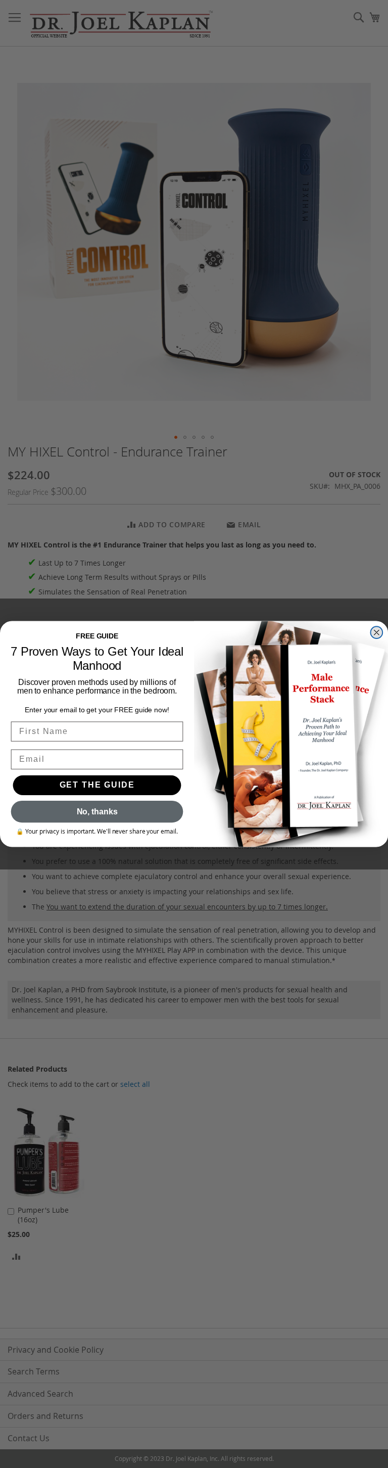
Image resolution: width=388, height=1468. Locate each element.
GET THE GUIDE (97, 785)
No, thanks (97, 811)
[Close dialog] (376, 632)
